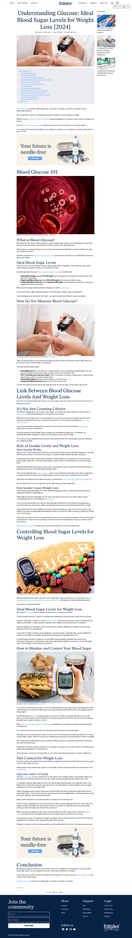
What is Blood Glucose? (28, 73)
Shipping (107, 916)
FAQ (84, 905)
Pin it (62, 892)
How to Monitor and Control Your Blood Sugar (35, 95)
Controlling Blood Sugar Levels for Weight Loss (33, 90)
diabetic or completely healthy (38, 119)
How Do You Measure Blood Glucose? (33, 77)
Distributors (86, 909)
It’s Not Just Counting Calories (30, 82)
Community (64, 909)
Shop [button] (11, 3)
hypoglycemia (64, 288)
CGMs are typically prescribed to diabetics (35, 724)
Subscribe (28, 926)
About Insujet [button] (22, 3)
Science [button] (34, 3)
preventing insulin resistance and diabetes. (77, 479)
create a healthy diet (83, 875)
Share (56, 892)
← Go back (20, 888)
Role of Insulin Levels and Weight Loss (32, 84)
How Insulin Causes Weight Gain (31, 88)
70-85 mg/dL (52, 621)
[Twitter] (67, 929)
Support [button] (93, 3)
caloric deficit (21, 414)
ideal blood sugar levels (32, 125)
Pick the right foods (23, 881)
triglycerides (83, 426)
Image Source (52, 235)
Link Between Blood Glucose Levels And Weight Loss (35, 80)
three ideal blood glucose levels (48, 272)
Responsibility (87, 913)
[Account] (112, 3)
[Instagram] (70, 929)
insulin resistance (42, 473)
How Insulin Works (26, 86)
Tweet (50, 892)
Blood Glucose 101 (25, 71)
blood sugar (29, 612)
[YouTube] (74, 929)
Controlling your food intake (26, 526)
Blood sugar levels (23, 109)
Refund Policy (108, 913)
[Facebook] (63, 929)
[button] (117, 3)
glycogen (50, 499)
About (63, 913)
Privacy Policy (108, 909)
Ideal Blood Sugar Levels (28, 75)
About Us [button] (103, 3)
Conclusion (22, 101)
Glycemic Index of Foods (29, 99)
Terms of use (108, 905)
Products (64, 905)
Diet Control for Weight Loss (30, 97)
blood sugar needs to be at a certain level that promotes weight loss (55, 599)
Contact (85, 916)
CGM (35, 716)
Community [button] (82, 3)
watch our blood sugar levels (44, 255)
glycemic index (22, 769)
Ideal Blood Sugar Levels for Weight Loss (33, 93)
